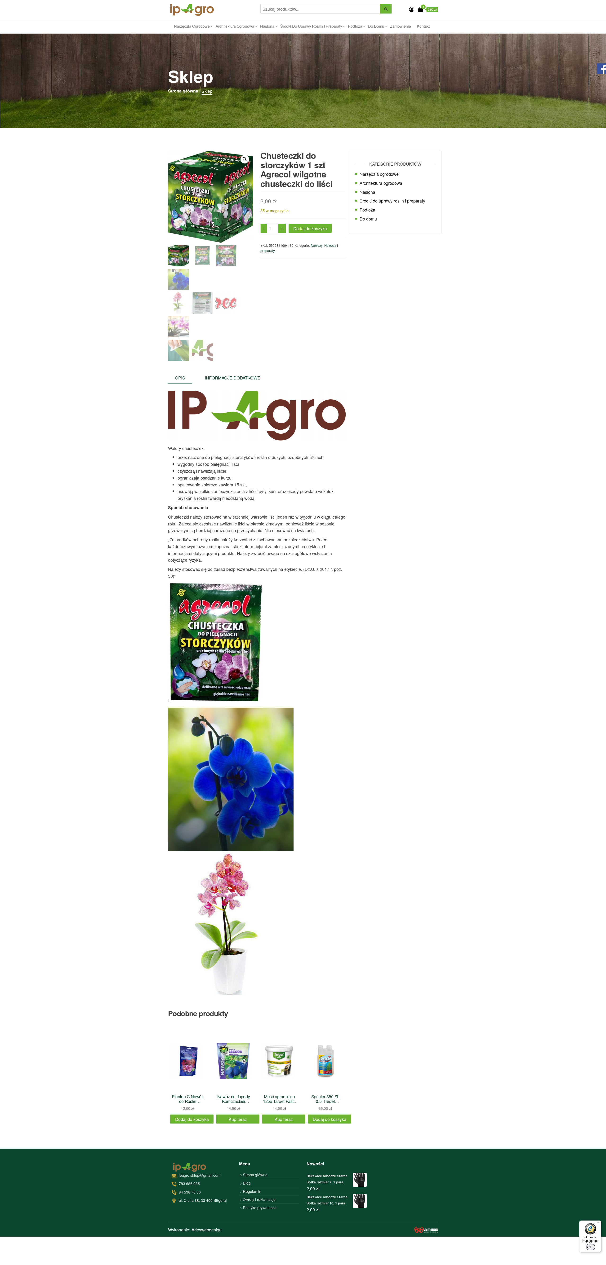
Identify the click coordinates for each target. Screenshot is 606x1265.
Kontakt (423, 26)
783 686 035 (189, 1183)
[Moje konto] (411, 9)
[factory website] (426, 1229)
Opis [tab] (180, 378)
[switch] (590, 1247)
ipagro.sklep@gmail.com (199, 1175)
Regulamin (252, 1191)
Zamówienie (400, 26)
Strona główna (255, 1174)
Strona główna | (184, 91)
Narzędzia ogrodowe (192, 26)
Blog (247, 1183)
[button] (245, 159)
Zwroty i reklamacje (259, 1199)
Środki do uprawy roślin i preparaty (311, 26)
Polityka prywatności (260, 1207)
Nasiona (267, 26)
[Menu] (598, 1223)
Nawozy (316, 245)
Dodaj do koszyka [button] (192, 1119)
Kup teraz (238, 1119)
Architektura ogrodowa (235, 26)
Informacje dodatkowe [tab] (232, 378)
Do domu (376, 26)
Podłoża (355, 26)
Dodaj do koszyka (310, 228)
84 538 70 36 (190, 1192)
